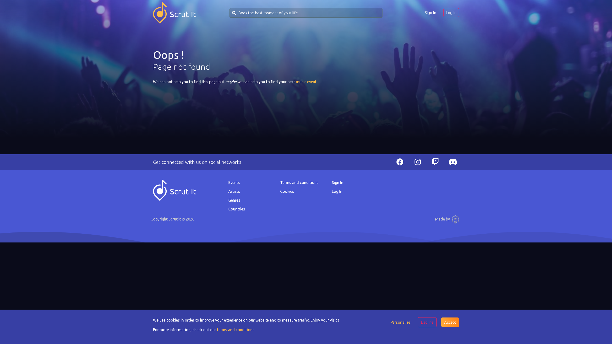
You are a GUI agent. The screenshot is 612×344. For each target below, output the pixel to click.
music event (306, 82)
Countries (236, 209)
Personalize (400, 322)
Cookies (287, 191)
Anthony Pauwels (455, 219)
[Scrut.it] (174, 13)
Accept (450, 322)
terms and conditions (235, 330)
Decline (427, 322)
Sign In (430, 13)
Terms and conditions (299, 182)
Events (234, 182)
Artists (234, 191)
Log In (451, 13)
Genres (234, 200)
